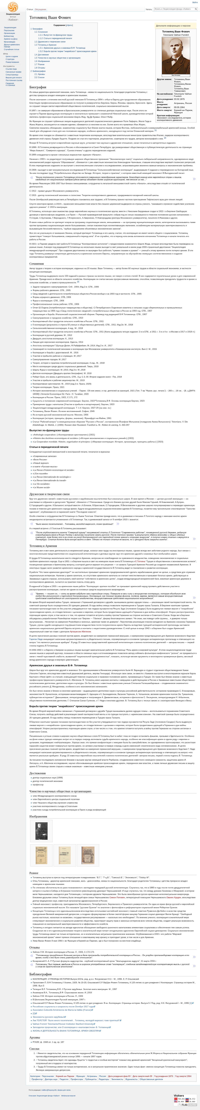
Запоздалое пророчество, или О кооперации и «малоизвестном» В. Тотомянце (71, 1027)
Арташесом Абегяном (80, 631)
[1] (156, 130)
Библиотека (9, 36)
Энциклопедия (10, 28)
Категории (35, 1076)
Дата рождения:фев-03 (119, 1076)
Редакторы (104, 1079)
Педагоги (64, 1079)
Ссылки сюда (11, 69)
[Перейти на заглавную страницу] (13, 11)
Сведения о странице (10, 84)
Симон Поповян (117, 897)
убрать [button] (69, 25)
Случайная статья (11, 49)
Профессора (77, 1079)
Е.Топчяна (140, 561)
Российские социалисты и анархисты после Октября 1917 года (63, 1006)
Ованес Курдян (173, 897)
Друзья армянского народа (12, 46)
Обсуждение (40, 9)
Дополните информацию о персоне (173, 26)
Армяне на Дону (10, 39)
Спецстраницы (12, 75)
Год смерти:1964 (183, 1076)
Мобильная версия (68, 1096)
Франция (80, 1076)
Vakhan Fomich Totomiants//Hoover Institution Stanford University (63, 1024)
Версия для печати (14, 78)
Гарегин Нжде (36, 639)
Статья (30, 9)
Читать (149, 9)
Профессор (37, 1079)
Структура (10, 59)
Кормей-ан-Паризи (65, 1076)
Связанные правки (13, 72)
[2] (165, 138)
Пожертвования (12, 62)
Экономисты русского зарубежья (48, 1017)
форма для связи (64, 1090)
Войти (195, 2)
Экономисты (117, 1079)
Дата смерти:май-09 (142, 1076)
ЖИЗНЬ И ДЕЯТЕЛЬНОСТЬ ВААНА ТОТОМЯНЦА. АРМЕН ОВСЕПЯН (66, 1031)
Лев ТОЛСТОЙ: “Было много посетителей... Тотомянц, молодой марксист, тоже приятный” (76, 1020)
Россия (102, 1076)
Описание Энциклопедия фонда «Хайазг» (44, 1096)
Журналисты (131, 1079)
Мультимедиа (9, 42)
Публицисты (91, 1079)
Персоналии (48, 1076)
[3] (78, 282)
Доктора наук (51, 1079)
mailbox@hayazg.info (49, 1090)
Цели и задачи (12, 56)
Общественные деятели (151, 1079)
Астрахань (92, 1076)
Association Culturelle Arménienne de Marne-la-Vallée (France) (62, 1010)
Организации (9, 33)
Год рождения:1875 (163, 1076)
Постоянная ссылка (14, 80)
